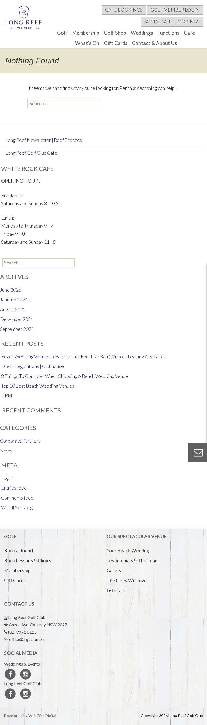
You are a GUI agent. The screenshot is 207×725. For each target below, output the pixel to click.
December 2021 (16, 319)
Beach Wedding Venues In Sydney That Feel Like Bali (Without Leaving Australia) (83, 356)
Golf (62, 33)
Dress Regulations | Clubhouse (32, 366)
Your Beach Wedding (128, 550)
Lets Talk (115, 590)
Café (189, 33)
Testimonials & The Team (132, 560)
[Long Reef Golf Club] (24, 19)
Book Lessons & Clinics (27, 560)
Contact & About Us (154, 43)
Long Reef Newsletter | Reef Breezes (43, 140)
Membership (85, 33)
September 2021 (17, 329)
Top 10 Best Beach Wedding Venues (37, 386)
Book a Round (18, 550)
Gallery (114, 570)
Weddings (142, 33)
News (6, 451)
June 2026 (10, 290)
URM (6, 395)
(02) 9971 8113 (22, 631)
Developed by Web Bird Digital (30, 715)
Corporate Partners (20, 441)
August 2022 (13, 309)
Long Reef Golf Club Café (31, 153)
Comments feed (17, 498)
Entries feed (14, 488)
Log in (7, 478)
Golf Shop (115, 33)
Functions (168, 33)
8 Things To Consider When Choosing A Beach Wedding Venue (64, 376)
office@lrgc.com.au (27, 639)
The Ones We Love (126, 580)
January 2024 (14, 299)
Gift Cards (115, 43)
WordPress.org (17, 507)
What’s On (87, 43)
